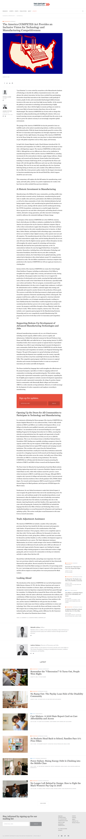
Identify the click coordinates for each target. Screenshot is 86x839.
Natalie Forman (68, 616)
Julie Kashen (68, 721)
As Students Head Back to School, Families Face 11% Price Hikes (73, 610)
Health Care (61, 822)
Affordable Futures (77, 576)
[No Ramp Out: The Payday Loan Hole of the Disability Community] (15, 699)
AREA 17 (39, 835)
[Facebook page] (58, 836)
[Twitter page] (65, 836)
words (25, 308)
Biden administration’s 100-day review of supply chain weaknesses (36, 285)
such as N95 (20, 280)
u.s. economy (23, 617)
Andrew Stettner (7, 111)
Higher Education (63, 820)
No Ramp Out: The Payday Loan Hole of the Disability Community (73, 579)
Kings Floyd (69, 584)
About (29, 11)
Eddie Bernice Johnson (23, 585)
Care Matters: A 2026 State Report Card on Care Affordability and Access (74, 594)
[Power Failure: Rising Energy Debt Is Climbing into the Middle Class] (15, 766)
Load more (43, 803)
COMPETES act (42, 617)
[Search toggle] (82, 11)
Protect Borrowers (55, 766)
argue (50, 231)
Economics (20, 15)
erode (26, 259)
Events (16, 11)
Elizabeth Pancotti (71, 614)
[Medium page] (68, 836)
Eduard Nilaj (33, 767)
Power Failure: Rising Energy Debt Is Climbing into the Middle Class (55, 762)
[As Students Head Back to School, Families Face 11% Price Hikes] (15, 744)
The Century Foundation (44, 766)
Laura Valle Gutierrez (71, 599)
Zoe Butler (78, 614)
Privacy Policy (76, 822)
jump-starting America (50, 340)
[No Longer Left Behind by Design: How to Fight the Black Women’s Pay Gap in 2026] (15, 788)
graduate (46, 478)
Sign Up (54, 403)
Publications (23, 11)
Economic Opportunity (9, 15)
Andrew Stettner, (44, 645)
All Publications (62, 828)
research (39, 563)
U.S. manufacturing (32, 617)
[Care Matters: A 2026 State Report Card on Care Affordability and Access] (15, 721)
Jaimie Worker (53, 721)
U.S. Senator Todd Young (29, 160)
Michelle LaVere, (37, 627)
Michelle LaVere (7, 96)
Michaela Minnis (57, 788)
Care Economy (73, 590)
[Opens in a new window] (3, 100)
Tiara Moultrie (65, 788)
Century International (62, 817)
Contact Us (75, 821)
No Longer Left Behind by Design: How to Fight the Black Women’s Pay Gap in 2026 (55, 784)
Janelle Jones (78, 616)
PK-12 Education (62, 819)
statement (22, 420)
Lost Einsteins (21, 90)
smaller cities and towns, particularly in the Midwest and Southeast (41, 199)
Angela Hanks (64, 766)
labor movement (45, 526)
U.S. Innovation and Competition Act (32, 132)
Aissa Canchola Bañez (73, 766)
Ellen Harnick (68, 585)
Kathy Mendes (72, 601)
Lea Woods (73, 788)
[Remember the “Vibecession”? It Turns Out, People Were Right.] (15, 677)
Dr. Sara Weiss (75, 584)
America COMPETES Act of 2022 (38, 111)
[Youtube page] (61, 836)
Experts (11, 11)
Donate (35, 11)
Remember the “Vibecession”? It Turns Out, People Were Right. (73, 567)
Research (5, 11)
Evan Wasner (69, 572)
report (39, 448)
